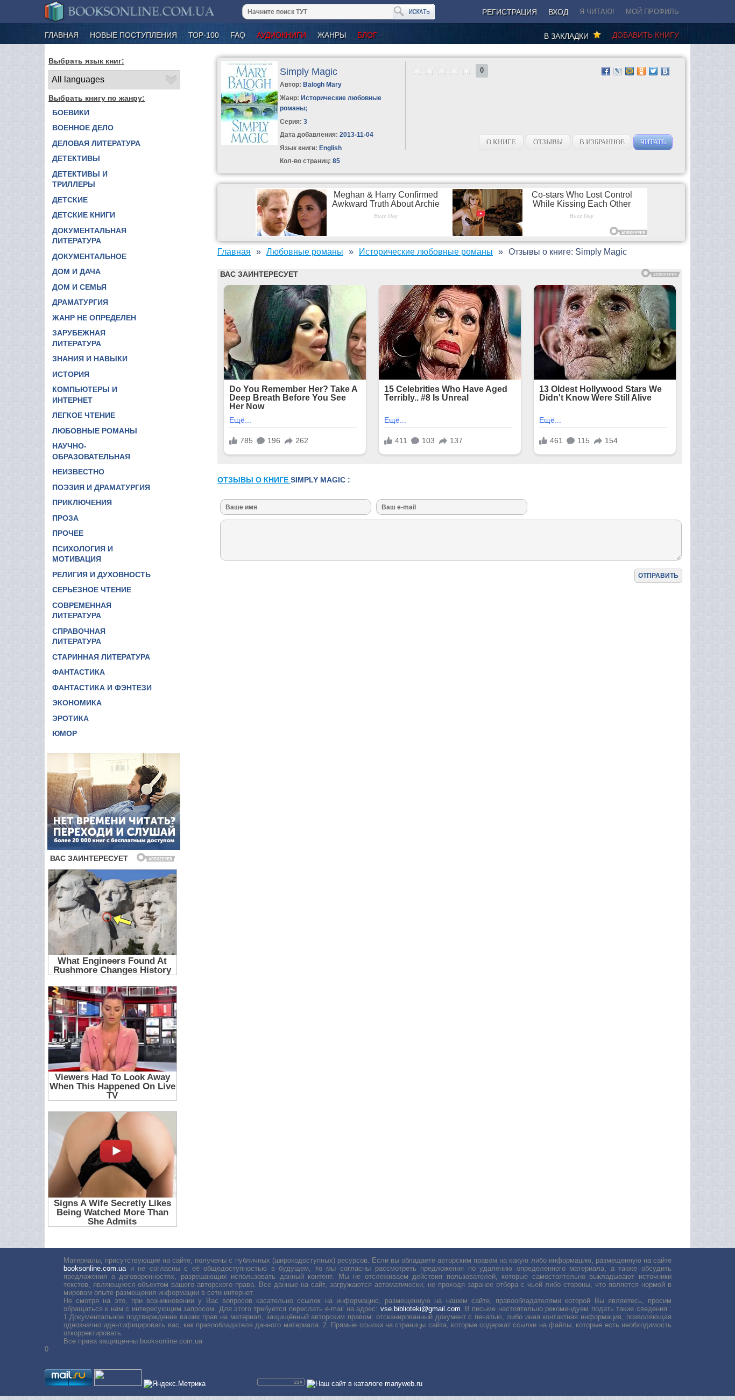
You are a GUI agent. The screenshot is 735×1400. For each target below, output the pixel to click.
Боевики (70, 112)
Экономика (77, 702)
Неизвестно (78, 471)
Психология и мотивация (82, 554)
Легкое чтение (83, 415)
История (70, 374)
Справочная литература (78, 636)
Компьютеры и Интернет (84, 394)
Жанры (331, 35)
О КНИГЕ (501, 142)
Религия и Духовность (101, 574)
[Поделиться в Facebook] (606, 71)
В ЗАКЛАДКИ (568, 36)
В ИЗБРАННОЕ (602, 142)
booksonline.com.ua (94, 1268)
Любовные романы (94, 430)
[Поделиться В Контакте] (665, 71)
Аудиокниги (281, 35)
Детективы (76, 158)
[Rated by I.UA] (118, 1384)
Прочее (67, 533)
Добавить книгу (645, 35)
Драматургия (80, 302)
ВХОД (558, 12)
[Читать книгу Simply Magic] (249, 142)
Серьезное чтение (91, 589)
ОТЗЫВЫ (548, 142)
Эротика (70, 718)
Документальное (89, 256)
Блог (367, 35)
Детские (70, 199)
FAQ (237, 35)
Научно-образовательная (91, 451)
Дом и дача (76, 271)
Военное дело (83, 127)
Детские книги (83, 215)
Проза (65, 518)
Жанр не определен (94, 317)
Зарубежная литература (78, 338)
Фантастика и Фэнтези (102, 687)
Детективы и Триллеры (80, 179)
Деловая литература (96, 143)
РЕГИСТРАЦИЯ (509, 12)
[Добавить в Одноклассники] (641, 71)
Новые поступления (133, 35)
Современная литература (81, 610)
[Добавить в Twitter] (653, 71)
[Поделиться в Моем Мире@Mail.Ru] (629, 71)
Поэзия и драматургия (101, 487)
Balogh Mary (322, 84)
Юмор (64, 733)
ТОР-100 (203, 35)
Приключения (82, 502)
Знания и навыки (90, 358)
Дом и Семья (79, 287)
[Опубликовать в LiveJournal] (617, 71)
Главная (62, 35)
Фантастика (78, 672)
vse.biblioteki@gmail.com (420, 1309)
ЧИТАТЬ (653, 142)
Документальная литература (89, 236)
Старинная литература (101, 657)
